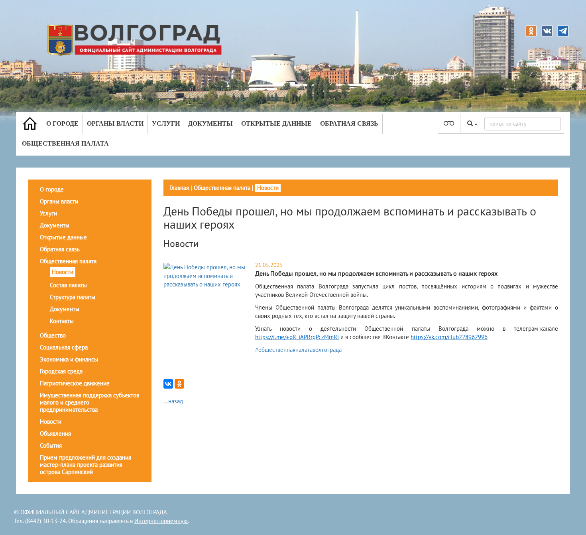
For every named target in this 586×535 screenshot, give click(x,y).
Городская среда (61, 371)
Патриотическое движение (75, 383)
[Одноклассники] (179, 384)
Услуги (166, 123)
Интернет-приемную (161, 521)
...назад (173, 401)
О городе (62, 123)
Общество (53, 335)
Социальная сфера (64, 347)
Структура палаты (72, 297)
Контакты (62, 321)
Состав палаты (68, 285)
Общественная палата (65, 143)
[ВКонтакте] (168, 384)
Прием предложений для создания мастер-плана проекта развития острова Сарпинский (85, 465)
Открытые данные (276, 123)
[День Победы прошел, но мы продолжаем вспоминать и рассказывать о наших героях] (208, 275)
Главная (179, 187)
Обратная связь (349, 123)
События (51, 445)
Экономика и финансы (69, 359)
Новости (62, 272)
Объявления (55, 433)
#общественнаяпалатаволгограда (298, 349)
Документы (210, 123)
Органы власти (115, 123)
